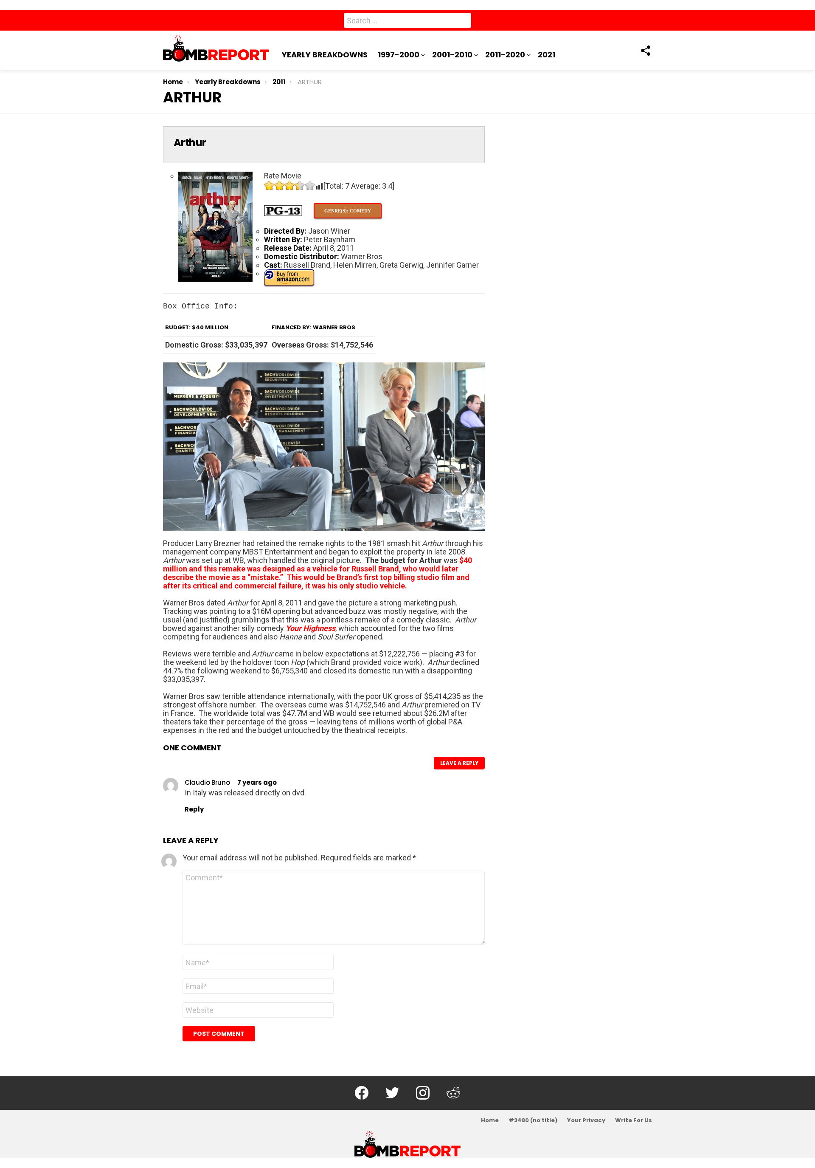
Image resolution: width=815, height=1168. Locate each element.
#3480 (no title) (533, 1120)
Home (490, 1120)
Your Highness (310, 628)
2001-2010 (452, 54)
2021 (546, 54)
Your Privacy (586, 1120)
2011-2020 (505, 54)
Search (462, 22)
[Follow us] (645, 50)
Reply (194, 809)
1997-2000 (398, 54)
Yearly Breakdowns (325, 54)
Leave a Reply (459, 762)
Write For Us (633, 1120)
